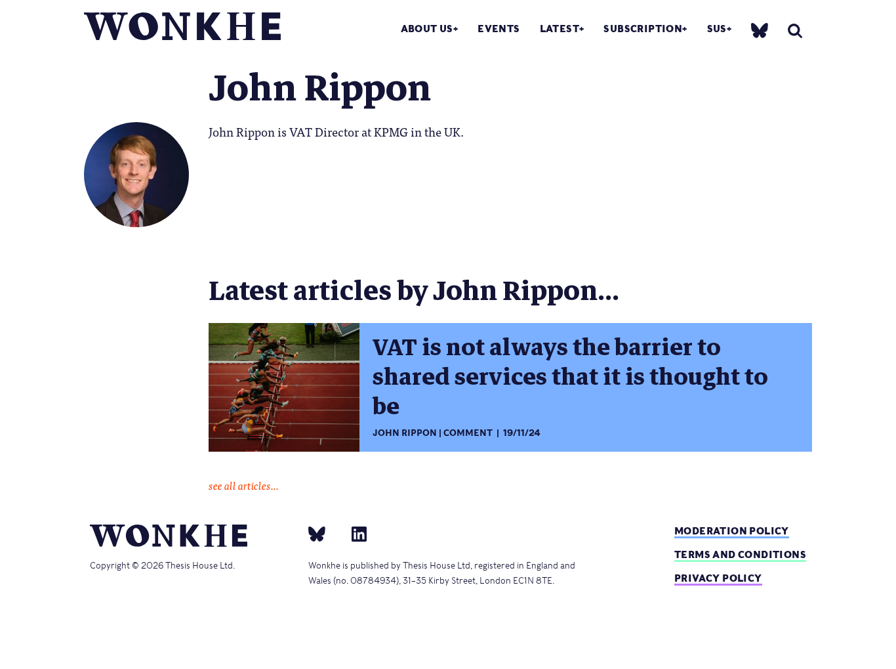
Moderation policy (731, 530)
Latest (559, 28)
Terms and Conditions (740, 554)
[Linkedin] (354, 533)
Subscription (642, 28)
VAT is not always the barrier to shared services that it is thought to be (570, 377)
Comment (468, 433)
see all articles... (244, 485)
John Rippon (405, 433)
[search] (795, 30)
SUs (717, 28)
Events (498, 28)
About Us (427, 28)
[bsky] (759, 29)
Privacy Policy (718, 578)
